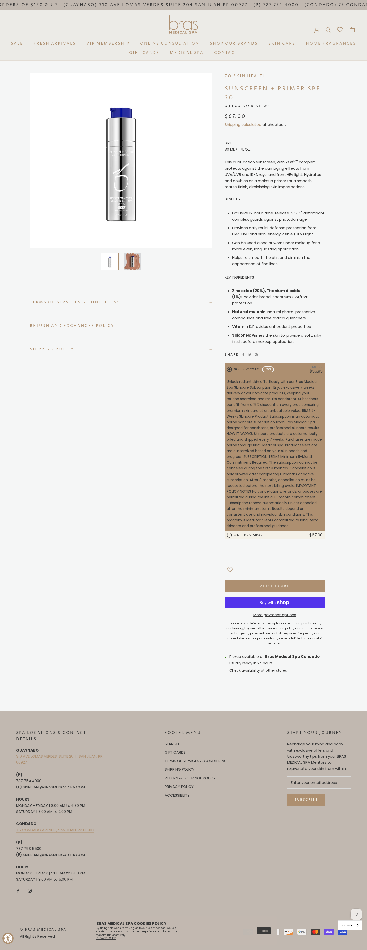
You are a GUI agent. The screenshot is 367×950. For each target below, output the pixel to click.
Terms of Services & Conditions (75, 302)
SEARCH (172, 743)
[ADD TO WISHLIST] (230, 570)
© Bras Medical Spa (43, 929)
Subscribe (306, 799)
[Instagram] (30, 891)
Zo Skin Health (245, 76)
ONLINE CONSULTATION (169, 43)
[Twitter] (249, 354)
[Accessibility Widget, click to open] (8, 938)
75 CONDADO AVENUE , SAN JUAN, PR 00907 (55, 830)
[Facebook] (243, 354)
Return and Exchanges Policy (72, 325)
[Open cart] (352, 29)
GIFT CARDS (144, 52)
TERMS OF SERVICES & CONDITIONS (195, 760)
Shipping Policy (52, 349)
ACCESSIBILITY (177, 795)
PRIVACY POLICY (179, 786)
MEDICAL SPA (187, 52)
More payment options (274, 614)
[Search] (328, 29)
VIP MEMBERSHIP (108, 43)
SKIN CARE (281, 43)
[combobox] (350, 925)
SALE (17, 43)
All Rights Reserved (37, 936)
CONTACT (226, 52)
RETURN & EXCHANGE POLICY (190, 778)
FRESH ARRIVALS (55, 43)
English (346, 925)
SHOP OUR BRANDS (234, 43)
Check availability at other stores (258, 670)
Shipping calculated (243, 124)
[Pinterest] (256, 354)
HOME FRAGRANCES (331, 43)
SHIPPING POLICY (179, 769)
